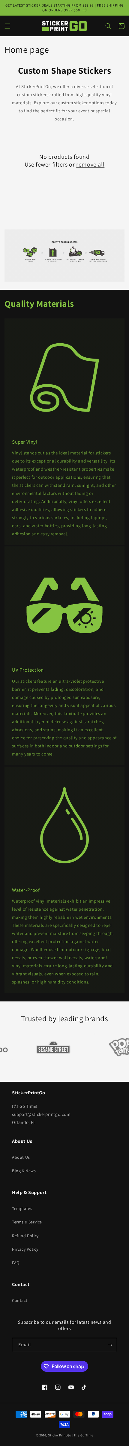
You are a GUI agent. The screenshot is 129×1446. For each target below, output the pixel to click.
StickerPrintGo (59, 1435)
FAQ (16, 1262)
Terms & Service (27, 1222)
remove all (90, 164)
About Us (21, 1157)
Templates (22, 1208)
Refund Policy (25, 1235)
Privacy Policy (25, 1249)
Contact (19, 1300)
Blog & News (24, 1170)
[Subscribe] (110, 1345)
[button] (7, 26)
